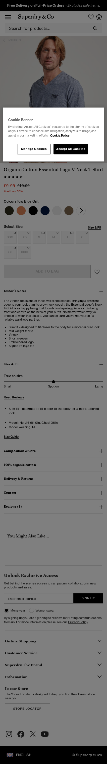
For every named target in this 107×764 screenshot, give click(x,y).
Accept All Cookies (70, 148)
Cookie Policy (59, 135)
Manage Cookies (34, 148)
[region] (54, 134)
